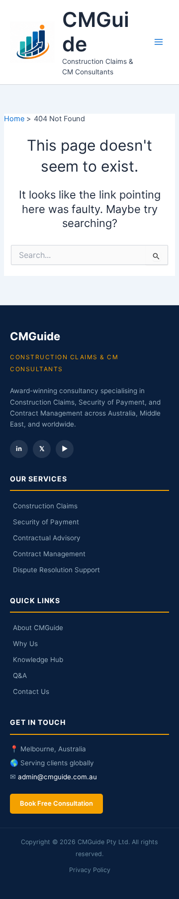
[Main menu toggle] (158, 41)
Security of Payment (46, 522)
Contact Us (31, 691)
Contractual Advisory (47, 538)
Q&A (20, 675)
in (19, 448)
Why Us (25, 644)
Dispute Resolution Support (56, 570)
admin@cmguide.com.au (57, 777)
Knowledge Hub (38, 660)
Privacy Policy (89, 870)
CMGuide (95, 31)
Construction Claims (45, 506)
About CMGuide (38, 628)
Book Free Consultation (56, 803)
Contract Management (49, 554)
